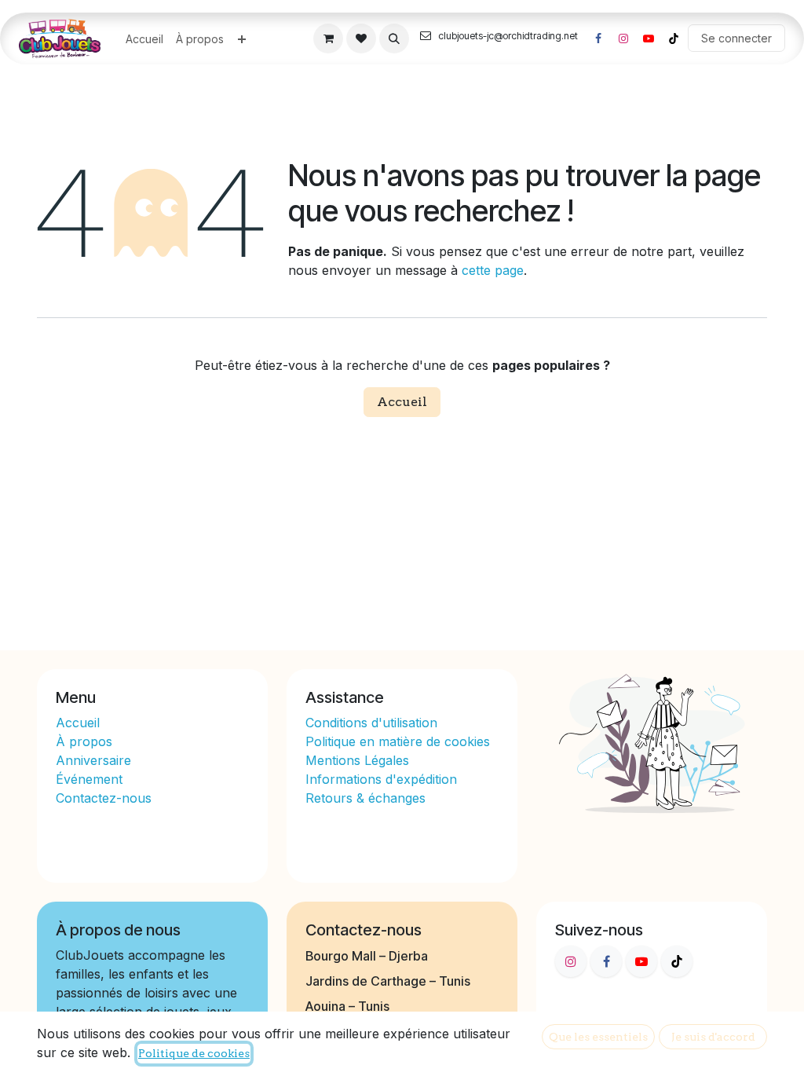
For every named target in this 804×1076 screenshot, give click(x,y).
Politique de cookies (194, 1053)
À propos (86, 741)
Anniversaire (93, 760)
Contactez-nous (104, 798)
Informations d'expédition (381, 779)
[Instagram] (623, 38)
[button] (394, 38)
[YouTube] (649, 38)
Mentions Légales (357, 760)
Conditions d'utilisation (371, 722)
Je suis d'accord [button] (713, 1036)
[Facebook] (598, 38)
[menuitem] (144, 38)
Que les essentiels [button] (598, 1036)
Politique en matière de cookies (397, 741)
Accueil (402, 401)
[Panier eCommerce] (328, 38)
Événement (89, 779)
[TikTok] (674, 38)
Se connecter (736, 38)
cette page (493, 270)
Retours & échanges (365, 798)
